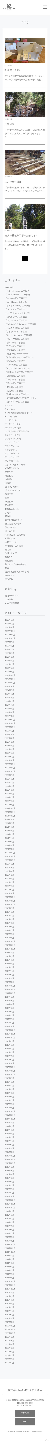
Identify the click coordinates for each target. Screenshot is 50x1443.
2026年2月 (9, 624)
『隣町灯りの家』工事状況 (17, 402)
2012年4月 (9, 1230)
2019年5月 (9, 923)
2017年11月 (10, 989)
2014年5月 (9, 1137)
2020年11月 (10, 856)
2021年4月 (9, 838)
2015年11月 (10, 1071)
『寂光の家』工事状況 (15, 361)
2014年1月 (9, 1152)
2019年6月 (9, 919)
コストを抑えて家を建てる (17, 431)
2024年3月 (9, 709)
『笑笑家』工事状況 (14, 391)
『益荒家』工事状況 (14, 387)
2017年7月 (9, 1004)
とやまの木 (10, 409)
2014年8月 (9, 1126)
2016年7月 (9, 1049)
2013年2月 (9, 1193)
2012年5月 (9, 1226)
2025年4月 (9, 661)
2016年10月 (10, 1037)
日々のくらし (11, 527)
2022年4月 (9, 794)
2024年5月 (9, 701)
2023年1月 (9, 760)
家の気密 (9, 505)
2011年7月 (9, 1263)
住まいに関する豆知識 (15, 465)
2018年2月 (9, 978)
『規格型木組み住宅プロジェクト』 (21, 398)
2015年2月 (9, 1104)
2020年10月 (10, 860)
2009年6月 (9, 1348)
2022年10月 (10, 771)
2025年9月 (9, 642)
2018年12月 (10, 941)
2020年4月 (9, 882)
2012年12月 (10, 1200)
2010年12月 (10, 1281)
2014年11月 (10, 1115)
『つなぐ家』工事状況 (15, 309)
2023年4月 (9, 749)
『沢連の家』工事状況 (15, 376)
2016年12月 (10, 1030)
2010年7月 (9, 1300)
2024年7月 (9, 694)
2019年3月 (9, 930)
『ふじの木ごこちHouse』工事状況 (20, 324)
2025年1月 (9, 672)
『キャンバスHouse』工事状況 (18, 335)
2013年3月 (9, 1189)
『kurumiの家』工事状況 (16, 298)
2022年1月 (9, 805)
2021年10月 (10, 816)
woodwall (9, 287)
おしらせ (9, 405)
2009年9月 (9, 1337)
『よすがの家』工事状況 (16, 331)
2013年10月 (10, 1163)
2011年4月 (9, 1270)
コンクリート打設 (13, 435)
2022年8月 (9, 779)
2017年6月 (9, 1008)
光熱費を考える (12, 468)
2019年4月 (9, 927)
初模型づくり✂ (12, 596)
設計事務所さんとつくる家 (17, 572)
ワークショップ (12, 457)
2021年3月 (9, 842)
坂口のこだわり (12, 487)
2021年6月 (9, 831)
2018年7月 (9, 960)
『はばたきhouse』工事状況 (17, 313)
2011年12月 (10, 1244)
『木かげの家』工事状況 (16, 365)
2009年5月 (9, 1352)
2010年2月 (9, 1318)
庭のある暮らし (12, 509)
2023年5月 (9, 746)
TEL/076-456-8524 (25, 1403)
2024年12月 (10, 675)
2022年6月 (9, 786)
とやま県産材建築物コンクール (19, 413)
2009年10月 (10, 1333)
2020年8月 (9, 867)
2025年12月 (10, 631)
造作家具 (9, 579)
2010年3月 (9, 1315)
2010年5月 (9, 1307)
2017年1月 (9, 1026)
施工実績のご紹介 (13, 524)
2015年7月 (9, 1086)
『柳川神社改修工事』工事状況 (19, 372)
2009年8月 (9, 1341)
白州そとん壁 (11, 553)
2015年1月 (9, 1108)
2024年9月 (9, 686)
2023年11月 (10, 723)
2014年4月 (9, 1141)
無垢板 (8, 550)
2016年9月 (9, 1041)
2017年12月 (10, 986)
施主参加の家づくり (14, 520)
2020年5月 (9, 879)
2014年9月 (9, 1122)
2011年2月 (9, 1274)
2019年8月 (9, 912)
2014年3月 (9, 1145)
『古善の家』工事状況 (15, 350)
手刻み (8, 513)
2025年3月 (9, 664)
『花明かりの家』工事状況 (17, 394)
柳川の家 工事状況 (14, 546)
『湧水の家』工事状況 (15, 383)
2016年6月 (9, 1052)
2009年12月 (10, 1326)
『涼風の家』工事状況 (15, 380)
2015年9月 (9, 1078)
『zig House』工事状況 (16, 302)
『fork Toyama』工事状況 (17, 291)
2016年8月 (9, 1045)
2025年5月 (9, 657)
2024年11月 (10, 679)
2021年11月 (10, 812)
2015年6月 (9, 1089)
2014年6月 (9, 1134)
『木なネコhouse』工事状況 (17, 368)
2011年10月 (10, 1252)
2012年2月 (9, 1237)
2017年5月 (9, 1012)
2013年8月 (9, 1171)
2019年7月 (9, 916)
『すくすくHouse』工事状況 (17, 306)
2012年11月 (10, 1204)
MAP (25, 1422)
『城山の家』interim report (16, 354)
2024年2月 (9, 712)
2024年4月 (9, 705)
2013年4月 (9, 1185)
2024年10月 (10, 683)
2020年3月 (9, 886)
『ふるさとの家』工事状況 (17, 328)
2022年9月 (9, 775)
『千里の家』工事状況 (15, 346)
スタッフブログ (12, 442)
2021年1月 (9, 849)
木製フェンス (11, 542)
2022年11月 (10, 768)
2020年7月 (9, 871)
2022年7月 (9, 782)
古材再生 (9, 472)
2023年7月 (9, 738)
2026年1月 (9, 627)
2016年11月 (10, 1034)
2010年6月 (9, 1304)
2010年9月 (9, 1292)
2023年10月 (10, 727)
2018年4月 (9, 971)
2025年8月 (9, 646)
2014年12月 (10, 1111)
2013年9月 (9, 1167)
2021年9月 (9, 819)
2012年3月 (9, 1233)
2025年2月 (9, 668)
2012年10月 (10, 1207)
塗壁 (7, 498)
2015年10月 (10, 1074)
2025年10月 (10, 638)
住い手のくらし (12, 461)
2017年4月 (9, 1015)
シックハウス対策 (13, 439)
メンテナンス (11, 450)
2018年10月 (10, 949)
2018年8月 (9, 956)
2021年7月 (9, 827)
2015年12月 (10, 1067)
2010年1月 (9, 1322)
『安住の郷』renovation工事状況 (19, 357)
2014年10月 (10, 1119)
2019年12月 (10, 897)
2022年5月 (9, 790)
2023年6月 (9, 742)
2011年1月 (9, 1278)
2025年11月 (10, 635)
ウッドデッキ (11, 420)
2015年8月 (9, 1082)
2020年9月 (9, 864)
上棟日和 (9, 599)
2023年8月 (9, 734)
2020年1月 (9, 893)
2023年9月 (9, 731)
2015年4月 (9, 1097)
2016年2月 (9, 1060)
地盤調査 (9, 479)
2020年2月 (9, 890)
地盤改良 (9, 476)
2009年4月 (9, 1355)
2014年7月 (9, 1130)
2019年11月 (10, 901)
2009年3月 (9, 1359)
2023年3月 (9, 753)
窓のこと (9, 557)
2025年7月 (9, 649)
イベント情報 (11, 416)
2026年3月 (9, 620)
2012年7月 (9, 1219)
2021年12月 (10, 808)
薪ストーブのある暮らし (16, 564)
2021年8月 (9, 823)
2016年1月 (9, 1063)
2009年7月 (9, 1344)
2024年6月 (9, 697)
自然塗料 (9, 561)
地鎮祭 (8, 483)
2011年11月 (10, 1248)
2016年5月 (9, 1056)
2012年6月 (9, 1222)
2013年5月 (9, 1182)
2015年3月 (9, 1100)
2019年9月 (9, 908)
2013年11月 (10, 1159)
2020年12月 (10, 853)
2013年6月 (9, 1178)
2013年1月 (9, 1196)
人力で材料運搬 (12, 603)
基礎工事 (9, 494)
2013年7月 (9, 1174)
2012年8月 (9, 1215)
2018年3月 (9, 975)
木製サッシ (10, 538)
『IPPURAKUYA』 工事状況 (17, 295)
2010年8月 (9, 1296)
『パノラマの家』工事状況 (17, 339)
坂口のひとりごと (13, 490)
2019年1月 (9, 938)
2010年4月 (9, 1311)
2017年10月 (10, 993)
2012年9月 (9, 1211)
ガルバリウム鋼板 (13, 428)
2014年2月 (9, 1148)
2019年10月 (10, 904)
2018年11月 (10, 945)
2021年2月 (9, 845)
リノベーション (12, 453)
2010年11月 (10, 1285)
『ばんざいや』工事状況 (16, 317)
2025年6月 (9, 653)
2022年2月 (9, 801)
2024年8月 (9, 690)
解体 (7, 568)
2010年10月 (10, 1289)
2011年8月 (9, 1259)
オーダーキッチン (13, 424)
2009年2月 (9, 1363)
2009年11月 (10, 1329)
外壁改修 (9, 501)
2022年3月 (9, 797)
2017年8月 (9, 1001)
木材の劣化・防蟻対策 (15, 535)
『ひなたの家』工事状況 (16, 320)
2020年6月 (9, 875)
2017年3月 (9, 1019)
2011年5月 (9, 1267)
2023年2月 (9, 757)
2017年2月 (9, 1023)
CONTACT (25, 1413)
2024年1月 (9, 716)
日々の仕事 (10, 531)
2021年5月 (9, 834)
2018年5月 (9, 967)
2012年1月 (9, 1241)
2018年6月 (9, 964)
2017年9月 (9, 997)
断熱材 (8, 516)
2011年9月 (9, 1256)
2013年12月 (10, 1156)
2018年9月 (9, 952)
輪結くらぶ (10, 575)
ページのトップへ (47, 1440)
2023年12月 (10, 720)
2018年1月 (9, 982)
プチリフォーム (12, 446)
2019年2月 (9, 934)
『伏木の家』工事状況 (15, 343)
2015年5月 (9, 1093)
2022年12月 (10, 764)
